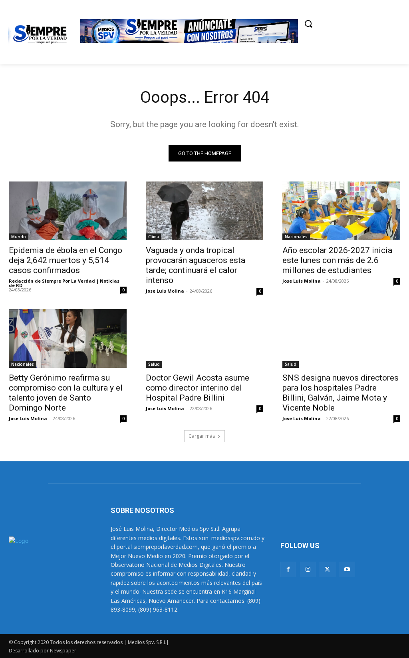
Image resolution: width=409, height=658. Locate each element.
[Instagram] (308, 569)
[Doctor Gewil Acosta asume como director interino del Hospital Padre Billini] (205, 338)
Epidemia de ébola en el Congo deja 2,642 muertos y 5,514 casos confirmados (65, 260)
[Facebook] (288, 569)
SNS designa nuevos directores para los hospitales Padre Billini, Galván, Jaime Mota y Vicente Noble (340, 393)
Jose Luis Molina (165, 291)
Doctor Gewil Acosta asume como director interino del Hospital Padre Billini (197, 388)
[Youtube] (347, 569)
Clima (153, 236)
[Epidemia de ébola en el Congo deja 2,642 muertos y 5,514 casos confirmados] (68, 210)
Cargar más (202, 436)
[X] (327, 569)
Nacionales (296, 236)
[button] (308, 23)
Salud (154, 364)
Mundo (18, 236)
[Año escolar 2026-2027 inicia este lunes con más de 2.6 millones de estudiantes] (341, 210)
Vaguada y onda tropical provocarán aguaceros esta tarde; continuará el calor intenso (195, 265)
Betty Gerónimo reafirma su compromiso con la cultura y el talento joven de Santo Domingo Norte (66, 393)
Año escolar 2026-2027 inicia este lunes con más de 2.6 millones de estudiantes (337, 260)
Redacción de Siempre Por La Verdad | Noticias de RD (64, 283)
